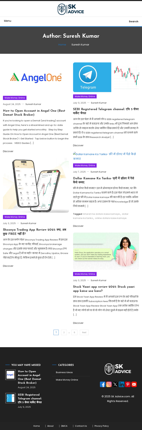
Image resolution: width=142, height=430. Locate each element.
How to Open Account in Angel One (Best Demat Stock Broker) (29, 377)
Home (36, 426)
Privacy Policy (102, 426)
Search (133, 21)
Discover (8, 151)
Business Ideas (64, 372)
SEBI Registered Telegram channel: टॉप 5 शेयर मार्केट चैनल (30, 399)
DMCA (64, 426)
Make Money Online (15, 97)
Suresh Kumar (33, 104)
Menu (7, 21)
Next (84, 332)
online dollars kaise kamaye (111, 218)
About (50, 426)
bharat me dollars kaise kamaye (101, 214)
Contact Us (81, 426)
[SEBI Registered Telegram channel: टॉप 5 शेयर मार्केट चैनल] (10, 398)
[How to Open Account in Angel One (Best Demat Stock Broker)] (10, 375)
